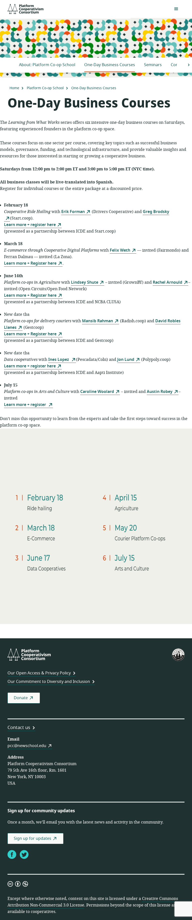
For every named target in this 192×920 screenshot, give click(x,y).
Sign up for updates (32, 839)
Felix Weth (120, 250)
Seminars (153, 65)
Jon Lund (125, 360)
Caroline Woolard (97, 392)
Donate (21, 698)
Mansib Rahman (97, 321)
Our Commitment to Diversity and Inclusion (49, 682)
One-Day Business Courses (109, 65)
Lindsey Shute (84, 282)
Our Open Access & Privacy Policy (39, 673)
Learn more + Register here (30, 263)
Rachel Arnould (167, 282)
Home (14, 88)
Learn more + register (25, 405)
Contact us (19, 727)
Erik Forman (73, 212)
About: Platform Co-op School (47, 65)
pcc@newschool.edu (27, 746)
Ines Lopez (59, 360)
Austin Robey (159, 392)
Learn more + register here (30, 225)
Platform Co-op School (45, 88)
